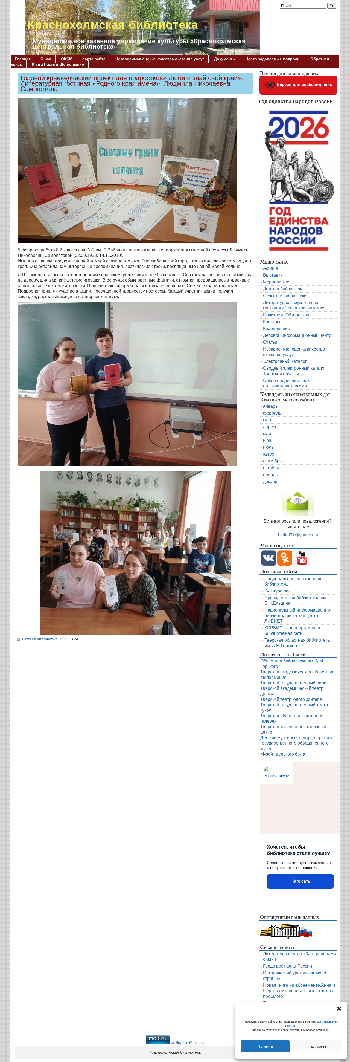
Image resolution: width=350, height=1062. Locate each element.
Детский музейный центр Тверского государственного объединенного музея (296, 743)
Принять (265, 1046)
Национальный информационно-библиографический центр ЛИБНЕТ (297, 615)
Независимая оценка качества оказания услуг (159, 59)
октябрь (271, 467)
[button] (339, 1008)
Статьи (270, 342)
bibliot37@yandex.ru (298, 535)
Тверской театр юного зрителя (291, 699)
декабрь (271, 481)
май (267, 433)
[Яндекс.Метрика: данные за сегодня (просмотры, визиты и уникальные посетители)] (188, 1043)
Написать (300, 881)
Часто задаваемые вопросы (273, 59)
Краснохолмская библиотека (112, 24)
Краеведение (276, 328)
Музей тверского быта (282, 754)
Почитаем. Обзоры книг (287, 314)
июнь (268, 440)
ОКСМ (66, 59)
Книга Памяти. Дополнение (58, 64)
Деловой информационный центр (297, 335)
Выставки (273, 275)
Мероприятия (277, 282)
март (268, 420)
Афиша (270, 268)
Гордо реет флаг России (287, 966)
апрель (270, 426)
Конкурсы (272, 321)
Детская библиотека (39, 639)
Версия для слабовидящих (304, 84)
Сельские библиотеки (285, 295)
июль (268, 447)
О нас (45, 59)
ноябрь (270, 474)
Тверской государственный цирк (293, 683)
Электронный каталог (285, 361)
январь (270, 406)
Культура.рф (277, 591)
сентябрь (272, 461)
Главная (23, 59)
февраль (272, 413)
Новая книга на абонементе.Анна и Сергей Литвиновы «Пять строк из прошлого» (299, 991)
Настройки (317, 1046)
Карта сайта (94, 59)
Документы (225, 59)
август (269, 454)
